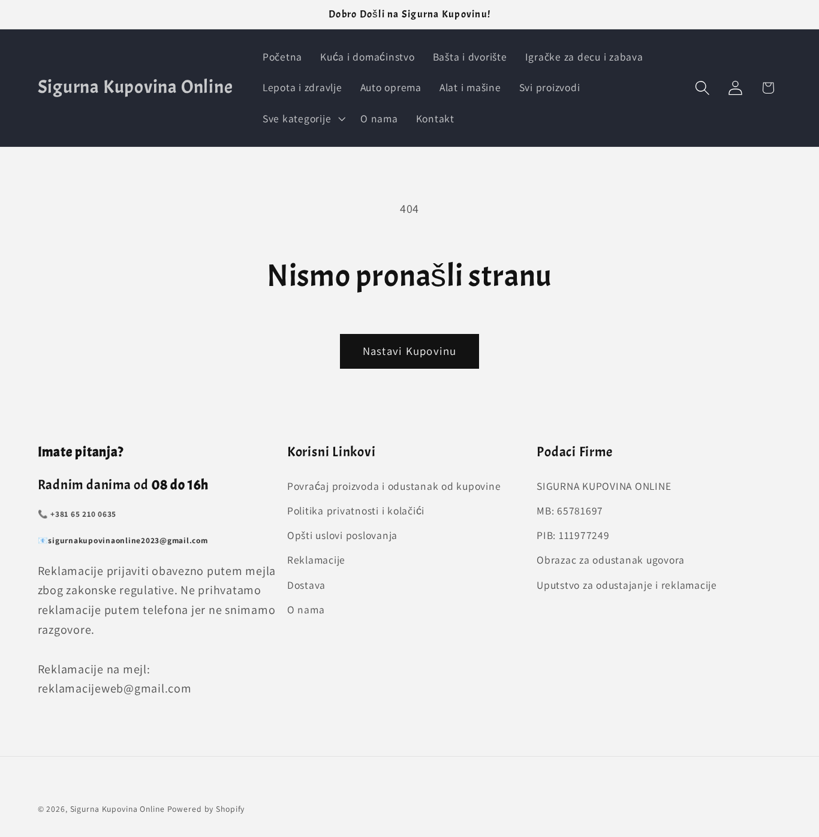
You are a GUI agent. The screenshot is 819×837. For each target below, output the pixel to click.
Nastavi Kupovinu (410, 351)
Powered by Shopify (206, 808)
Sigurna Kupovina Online (117, 808)
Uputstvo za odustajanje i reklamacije (627, 585)
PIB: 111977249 (573, 535)
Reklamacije (316, 560)
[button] (302, 118)
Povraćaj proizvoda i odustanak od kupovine (394, 486)
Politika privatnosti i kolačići (355, 510)
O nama (306, 609)
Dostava (306, 585)
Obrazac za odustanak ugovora (611, 560)
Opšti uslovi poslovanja (342, 535)
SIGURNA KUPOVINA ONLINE (604, 486)
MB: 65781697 (570, 510)
